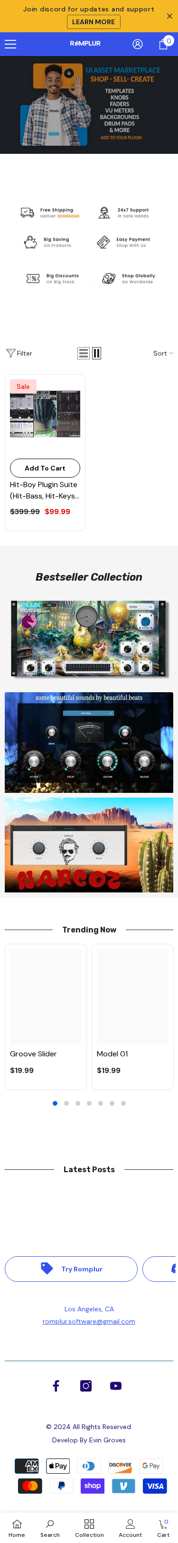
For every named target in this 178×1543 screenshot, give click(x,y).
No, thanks (94, 841)
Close (169, 16)
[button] (83, 353)
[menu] (10, 44)
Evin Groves (107, 1440)
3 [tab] (77, 1103)
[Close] (164, 682)
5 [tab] (100, 1103)
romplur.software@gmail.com (89, 1321)
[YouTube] (115, 1385)
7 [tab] (123, 1103)
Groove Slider (33, 1054)
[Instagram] (86, 1385)
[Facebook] (56, 1385)
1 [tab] (55, 1103)
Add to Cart (45, 468)
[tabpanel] (45, 1017)
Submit (89, 787)
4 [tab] (89, 1103)
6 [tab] (112, 1103)
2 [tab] (66, 1103)
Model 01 (112, 1054)
